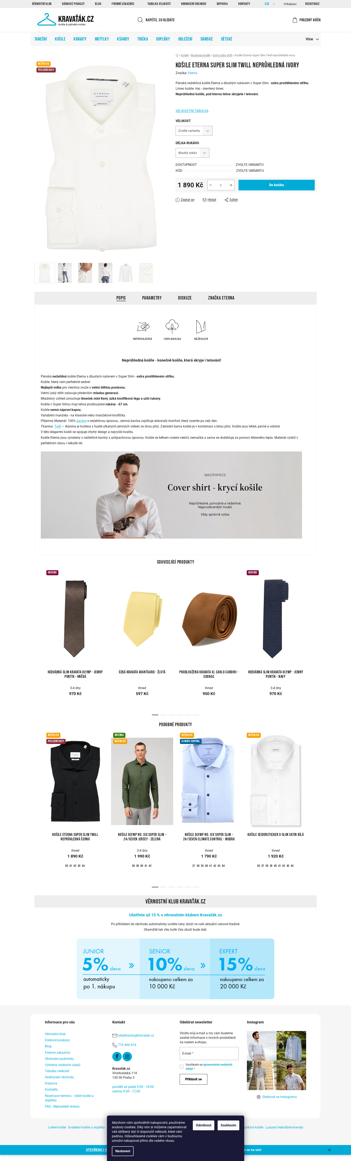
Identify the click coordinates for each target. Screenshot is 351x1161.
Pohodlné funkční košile (246, 1127)
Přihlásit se (193, 1079)
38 (66, 866)
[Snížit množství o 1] (211, 185)
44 (83, 866)
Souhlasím (228, 1125)
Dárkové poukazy (73, 4)
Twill (57, 426)
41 (70, 866)
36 (258, 866)
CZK (267, 4)
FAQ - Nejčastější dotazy (62, 1106)
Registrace (312, 4)
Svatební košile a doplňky (86, 1127)
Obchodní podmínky (59, 1059)
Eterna (192, 73)
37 (193, 866)
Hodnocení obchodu (193, 4)
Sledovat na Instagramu (279, 1097)
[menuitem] (40, 39)
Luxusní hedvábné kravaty (284, 1127)
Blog (98, 4)
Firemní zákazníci (123, 4)
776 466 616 (127, 1045)
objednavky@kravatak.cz (136, 1035)
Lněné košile (57, 1127)
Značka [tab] (221, 298)
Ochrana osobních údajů (62, 1065)
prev (38, 617)
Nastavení (122, 1151)
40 (141, 866)
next (313, 617)
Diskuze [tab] (185, 298)
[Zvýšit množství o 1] (231, 185)
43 (79, 866)
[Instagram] (127, 1056)
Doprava (222, 4)
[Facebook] (117, 1056)
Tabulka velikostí (159, 4)
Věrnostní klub (42, 4)
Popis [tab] (121, 298)
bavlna (81, 421)
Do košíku (276, 185)
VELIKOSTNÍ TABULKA (192, 111)
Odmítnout (203, 1125)
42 (75, 866)
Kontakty (244, 4)
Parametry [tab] (152, 298)
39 (137, 866)
